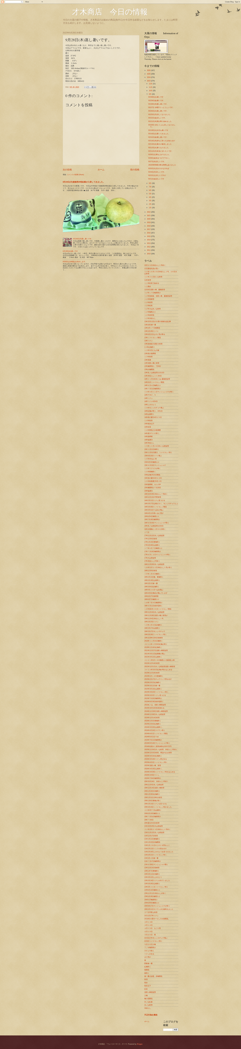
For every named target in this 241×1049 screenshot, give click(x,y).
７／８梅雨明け (150, 947)
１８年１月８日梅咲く (152, 574)
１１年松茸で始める (151, 283)
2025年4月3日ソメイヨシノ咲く (156, 762)
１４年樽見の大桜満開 (152, 430)
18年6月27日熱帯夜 (151, 596)
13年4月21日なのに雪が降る (154, 334)
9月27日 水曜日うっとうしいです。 (161, 107)
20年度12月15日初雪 (151, 823)
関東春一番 (148, 963)
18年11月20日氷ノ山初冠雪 (154, 564)
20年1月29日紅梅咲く (152, 794)
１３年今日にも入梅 (151, 350)
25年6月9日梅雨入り (151, 903)
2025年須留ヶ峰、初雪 (152, 765)
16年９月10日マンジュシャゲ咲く (156, 523)
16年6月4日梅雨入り (151, 516)
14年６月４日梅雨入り (152, 385)
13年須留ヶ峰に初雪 (151, 363)
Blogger (139, 1044)
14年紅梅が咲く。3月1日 (153, 411)
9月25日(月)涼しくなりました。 (160, 114)
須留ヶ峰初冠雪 (150, 992)
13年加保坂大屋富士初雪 (153, 344)
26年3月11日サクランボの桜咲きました (158, 909)
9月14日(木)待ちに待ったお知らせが (161, 141)
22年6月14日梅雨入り (152, 890)
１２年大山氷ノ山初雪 (152, 309)
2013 (149, 243)
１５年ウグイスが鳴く (152, 468)
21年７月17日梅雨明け (152, 861)
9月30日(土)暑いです (155, 97)
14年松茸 (147, 427)
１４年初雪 (148, 420)
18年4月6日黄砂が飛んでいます (155, 593)
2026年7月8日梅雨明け (152, 778)
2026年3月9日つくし (151, 775)
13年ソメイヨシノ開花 (152, 337)
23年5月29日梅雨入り (152, 896)
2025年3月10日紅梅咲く (153, 756)
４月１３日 (148, 922)
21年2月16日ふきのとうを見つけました (158, 852)
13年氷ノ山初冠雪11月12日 (154, 373)
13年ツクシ (148, 341)
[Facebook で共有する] (92, 87)
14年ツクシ (148, 398)
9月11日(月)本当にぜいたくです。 (160, 151)
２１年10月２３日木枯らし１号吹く (157, 829)
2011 (149, 250)
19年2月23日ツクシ (151, 622)
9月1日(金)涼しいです (156, 179)
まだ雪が (147, 957)
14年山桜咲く (149, 414)
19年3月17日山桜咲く (152, 628)
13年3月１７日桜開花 (152, 328)
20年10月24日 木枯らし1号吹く (156, 781)
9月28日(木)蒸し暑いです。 (158, 104)
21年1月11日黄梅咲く (152, 839)
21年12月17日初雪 (151, 836)
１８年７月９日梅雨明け (153, 603)
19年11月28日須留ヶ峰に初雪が (156, 615)
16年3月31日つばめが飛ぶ (153, 510)
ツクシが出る (149, 954)
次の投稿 (67, 169)
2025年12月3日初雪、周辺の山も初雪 (158, 753)
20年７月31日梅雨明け (152, 816)
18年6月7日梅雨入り (151, 599)
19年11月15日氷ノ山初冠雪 (154, 612)
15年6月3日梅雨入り (151, 462)
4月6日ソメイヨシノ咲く (153, 941)
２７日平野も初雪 (150, 912)
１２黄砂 (147, 286)
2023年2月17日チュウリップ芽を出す (158, 679)
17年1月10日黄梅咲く (152, 542)
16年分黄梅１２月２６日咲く (155, 529)
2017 (149, 229)
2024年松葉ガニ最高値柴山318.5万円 (157, 746)
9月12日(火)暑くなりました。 (159, 148)
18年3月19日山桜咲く (152, 580)
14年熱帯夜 (148, 436)
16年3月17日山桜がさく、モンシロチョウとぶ (161, 503)
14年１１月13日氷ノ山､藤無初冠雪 (157, 379)
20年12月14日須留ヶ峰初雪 (154, 788)
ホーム (101, 169)
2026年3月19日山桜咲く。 (154, 769)
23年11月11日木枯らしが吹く (155, 893)
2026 (149, 70)
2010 (149, 254)
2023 (149, 81)
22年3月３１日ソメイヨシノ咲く (156, 887)
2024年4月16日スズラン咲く (154, 730)
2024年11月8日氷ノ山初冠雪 (154, 714)
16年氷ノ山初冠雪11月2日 (153, 526)
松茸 (146, 989)
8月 (150, 183)
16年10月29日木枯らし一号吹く (156, 494)
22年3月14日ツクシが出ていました (157, 880)
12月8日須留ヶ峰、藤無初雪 (154, 290)
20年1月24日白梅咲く (152, 791)
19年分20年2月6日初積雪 (153, 638)
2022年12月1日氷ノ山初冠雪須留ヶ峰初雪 (159, 666)
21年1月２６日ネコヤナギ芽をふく (157, 845)
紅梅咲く (147, 967)
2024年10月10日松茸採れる (154, 708)
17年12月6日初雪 (150, 539)
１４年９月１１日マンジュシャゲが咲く (159, 392)
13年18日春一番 (150, 325)
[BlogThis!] (88, 87)
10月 (151, 91)
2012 (149, 247)
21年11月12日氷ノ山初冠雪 (154, 832)
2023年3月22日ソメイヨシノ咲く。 (157, 692)
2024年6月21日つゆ (151, 737)
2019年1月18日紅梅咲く (153, 647)
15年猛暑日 (148, 491)
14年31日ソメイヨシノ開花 (154, 382)
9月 (150, 94)
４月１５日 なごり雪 (152, 928)
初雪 (146, 979)
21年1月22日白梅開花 (152, 842)
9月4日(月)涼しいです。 (157, 172)
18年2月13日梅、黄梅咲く (153, 577)
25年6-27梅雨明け (150, 900)
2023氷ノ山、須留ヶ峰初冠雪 (155, 705)
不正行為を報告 (151, 1015)
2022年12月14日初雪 (152, 663)
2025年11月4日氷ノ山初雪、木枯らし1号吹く (160, 749)
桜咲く (146, 973)
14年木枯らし (149, 443)
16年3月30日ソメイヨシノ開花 (155, 507)
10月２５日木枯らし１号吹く (155, 265)
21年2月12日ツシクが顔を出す (155, 848)
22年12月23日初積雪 (151, 868)
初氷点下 (147, 986)
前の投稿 (134, 169)
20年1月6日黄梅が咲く (152, 801)
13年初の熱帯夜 (150, 353)
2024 (149, 77)
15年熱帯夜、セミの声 (152, 484)
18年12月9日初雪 (150, 571)
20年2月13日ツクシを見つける (155, 804)
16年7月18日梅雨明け (152, 519)
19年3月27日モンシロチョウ (154, 631)
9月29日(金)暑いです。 (156, 100)
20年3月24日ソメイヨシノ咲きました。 (158, 807)
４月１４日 (148, 925)
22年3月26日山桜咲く (152, 884)
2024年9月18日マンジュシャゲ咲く (157, 743)
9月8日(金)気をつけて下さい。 (159, 158)
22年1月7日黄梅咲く (151, 871)
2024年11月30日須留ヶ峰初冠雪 (156, 711)
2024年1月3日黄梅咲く (152, 721)
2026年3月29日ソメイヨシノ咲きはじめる (159, 772)
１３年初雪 (148, 357)
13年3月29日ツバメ (151, 331)
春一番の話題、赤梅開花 (153, 976)
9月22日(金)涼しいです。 (157, 118)
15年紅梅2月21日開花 (152, 475)
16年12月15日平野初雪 (152, 497)
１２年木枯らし (150, 318)
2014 (149, 240)
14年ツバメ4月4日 (151, 401)
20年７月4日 (149, 820)
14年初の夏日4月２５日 (153, 417)
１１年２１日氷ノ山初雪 (153, 277)
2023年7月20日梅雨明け (153, 698)
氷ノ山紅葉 (148, 1002)
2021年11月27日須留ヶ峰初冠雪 (156, 650)
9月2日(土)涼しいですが (157, 175)
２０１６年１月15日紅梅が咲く (155, 644)
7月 (150, 187)
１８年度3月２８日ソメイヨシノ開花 (157, 609)
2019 (149, 222)
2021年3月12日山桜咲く (153, 657)
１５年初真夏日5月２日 (153, 481)
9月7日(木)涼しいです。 (157, 161)
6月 (150, 190)
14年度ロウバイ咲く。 (152, 433)
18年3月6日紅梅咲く (151, 587)
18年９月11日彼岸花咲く (153, 606)
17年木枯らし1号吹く (152, 561)
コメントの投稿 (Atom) (75, 175)
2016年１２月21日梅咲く (153, 641)
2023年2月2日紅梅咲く (152, 682)
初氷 (146, 983)
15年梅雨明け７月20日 (152, 488)
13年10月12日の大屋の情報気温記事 (157, 321)
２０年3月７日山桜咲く (153, 810)
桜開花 (146, 970)
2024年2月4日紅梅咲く (152, 724)
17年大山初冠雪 (150, 558)
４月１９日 (148, 931)
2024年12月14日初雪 (152, 718)
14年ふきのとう (150, 405)
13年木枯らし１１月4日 (153, 376)
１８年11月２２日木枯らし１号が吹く (158, 567)
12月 (151, 84)
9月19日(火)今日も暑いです (158, 130)
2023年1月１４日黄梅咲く (153, 676)
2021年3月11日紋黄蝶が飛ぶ (154, 654)
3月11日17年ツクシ (151, 916)
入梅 (146, 995)
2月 (150, 204)
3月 (150, 201)
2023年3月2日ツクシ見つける (155, 695)
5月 (150, 194)
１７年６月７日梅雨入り (153, 548)
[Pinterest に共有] (95, 87)
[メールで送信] (85, 87)
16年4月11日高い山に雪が (153, 513)
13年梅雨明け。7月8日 (152, 366)
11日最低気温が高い (151, 268)
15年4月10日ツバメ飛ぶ (153, 456)
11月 (151, 87)
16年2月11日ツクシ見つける (154, 500)
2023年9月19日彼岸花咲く (154, 701)
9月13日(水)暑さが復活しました (160, 144)
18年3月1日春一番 (151, 583)
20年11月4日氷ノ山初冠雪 (153, 785)
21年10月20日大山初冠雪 (153, 826)
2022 (149, 212)
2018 (149, 226)
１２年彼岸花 (149, 315)
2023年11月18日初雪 (152, 673)
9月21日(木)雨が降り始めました (160, 121)
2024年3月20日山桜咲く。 (154, 727)
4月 (150, 197)
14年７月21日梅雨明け (152, 389)
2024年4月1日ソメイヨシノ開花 (156, 733)
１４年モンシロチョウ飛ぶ (154, 408)
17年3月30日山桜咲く (152, 545)
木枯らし (147, 1008)
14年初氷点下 (149, 424)
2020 (149, 219)
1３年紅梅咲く (149, 347)
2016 (149, 233)
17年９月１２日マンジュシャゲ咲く (157, 555)
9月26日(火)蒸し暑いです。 (158, 111)
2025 (149, 74)
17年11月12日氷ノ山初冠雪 (154, 535)
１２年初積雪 (149, 299)
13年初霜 (147, 360)
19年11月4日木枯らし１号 (153, 618)
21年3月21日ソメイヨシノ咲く (155, 855)
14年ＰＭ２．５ (150, 395)
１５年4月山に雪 (150, 459)
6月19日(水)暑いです (70, 251)
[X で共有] (90, 87)
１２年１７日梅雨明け (152, 293)
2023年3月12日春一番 (152, 686)
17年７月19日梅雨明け (152, 551)
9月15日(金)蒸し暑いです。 (158, 137)
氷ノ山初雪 (148, 1005)
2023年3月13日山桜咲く (153, 689)
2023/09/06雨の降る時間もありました (162, 165)
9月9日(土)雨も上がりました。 (159, 154)
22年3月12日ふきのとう (153, 877)
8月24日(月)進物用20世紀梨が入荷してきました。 (84, 182)
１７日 (146, 532)
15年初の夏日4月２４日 (153, 478)
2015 (149, 236)
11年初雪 (147, 280)
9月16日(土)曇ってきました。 (159, 134)
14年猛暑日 (148, 440)
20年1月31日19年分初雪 (153, 797)
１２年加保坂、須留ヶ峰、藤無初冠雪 (158, 296)
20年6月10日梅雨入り (152, 813)
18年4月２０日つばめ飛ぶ (153, 590)
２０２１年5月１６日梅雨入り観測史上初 (159, 660)
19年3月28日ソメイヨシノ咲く (155, 634)
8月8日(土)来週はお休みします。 (75, 262)
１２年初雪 (148, 302)
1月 (150, 208)
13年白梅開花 (149, 369)
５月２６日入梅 (150, 944)
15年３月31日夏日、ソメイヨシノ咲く (158, 452)
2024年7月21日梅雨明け (153, 740)
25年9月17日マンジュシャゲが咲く (157, 906)
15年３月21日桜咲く (151, 449)
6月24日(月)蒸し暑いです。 (83, 239)
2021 (149, 215)
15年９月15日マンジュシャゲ (155, 465)
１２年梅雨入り (150, 312)
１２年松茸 (148, 305)
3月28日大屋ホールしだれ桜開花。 (157, 919)
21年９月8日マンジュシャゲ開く (156, 864)
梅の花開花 (148, 999)
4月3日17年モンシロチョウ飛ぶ (155, 938)
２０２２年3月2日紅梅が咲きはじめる (158, 670)
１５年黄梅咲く (150, 472)
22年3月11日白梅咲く (152, 874)
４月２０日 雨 (150, 935)
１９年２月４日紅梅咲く (153, 625)
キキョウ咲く (149, 951)
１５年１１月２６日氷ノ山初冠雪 (156, 446)
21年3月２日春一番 (151, 858)
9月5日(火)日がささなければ (158, 168)
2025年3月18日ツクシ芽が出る (155, 759)
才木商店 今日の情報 (105, 12)
